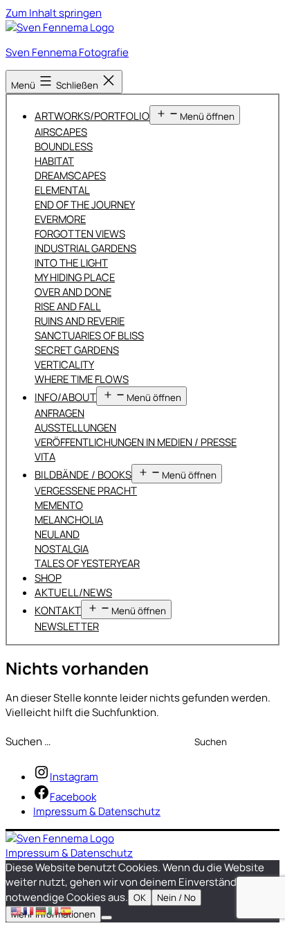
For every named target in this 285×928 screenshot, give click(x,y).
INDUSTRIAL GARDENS (85, 248)
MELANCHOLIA (69, 519)
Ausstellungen (75, 427)
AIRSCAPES (61, 132)
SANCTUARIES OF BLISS (89, 335)
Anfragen (59, 413)
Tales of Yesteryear (87, 563)
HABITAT (54, 161)
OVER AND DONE (73, 291)
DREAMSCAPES (70, 175)
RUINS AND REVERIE (80, 321)
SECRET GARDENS (77, 350)
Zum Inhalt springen (54, 13)
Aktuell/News (73, 592)
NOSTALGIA (62, 548)
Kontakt (58, 610)
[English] (16, 910)
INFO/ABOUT (65, 397)
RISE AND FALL (68, 306)
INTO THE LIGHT (71, 262)
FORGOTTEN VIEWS (80, 233)
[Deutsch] (41, 910)
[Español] (66, 910)
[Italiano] (54, 910)
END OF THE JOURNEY (85, 204)
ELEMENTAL (62, 190)
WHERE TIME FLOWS (82, 379)
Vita (45, 456)
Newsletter (67, 626)
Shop (48, 578)
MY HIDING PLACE (75, 277)
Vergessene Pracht (86, 490)
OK (140, 897)
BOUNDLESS (64, 146)
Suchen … (28, 741)
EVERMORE (60, 219)
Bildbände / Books (83, 474)
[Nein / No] (106, 918)
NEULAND (57, 534)
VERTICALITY (64, 364)
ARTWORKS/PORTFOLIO (92, 116)
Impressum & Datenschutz (69, 853)
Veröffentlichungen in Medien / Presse (136, 442)
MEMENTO (59, 505)
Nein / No (176, 897)
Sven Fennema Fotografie (67, 52)
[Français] (29, 910)
